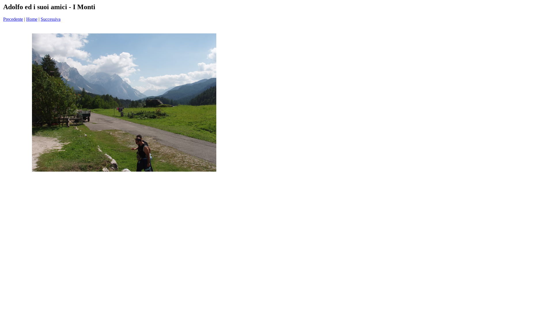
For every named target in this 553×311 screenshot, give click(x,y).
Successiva (50, 19)
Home (31, 19)
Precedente (13, 19)
